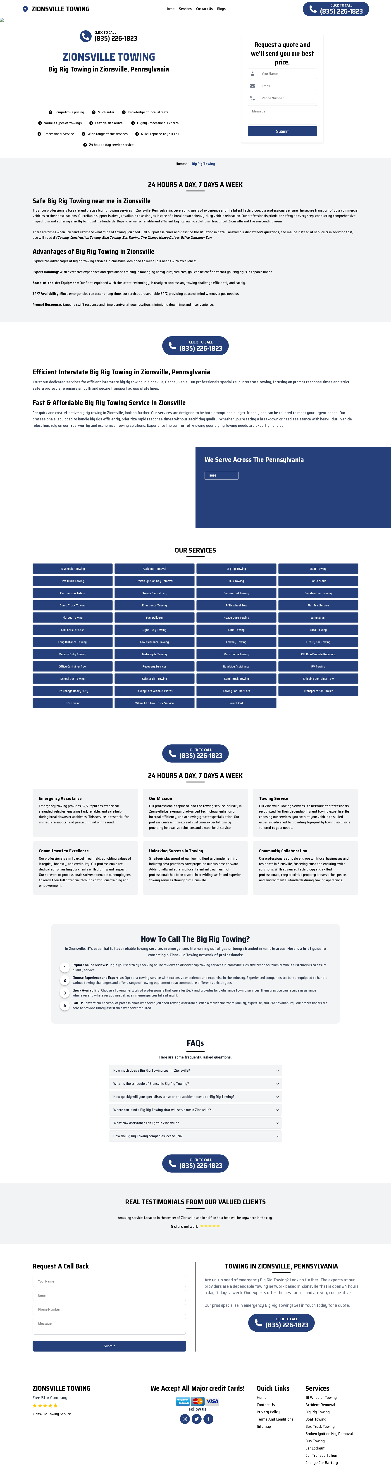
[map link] (27, 9)
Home (180, 164)
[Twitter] (197, 1419)
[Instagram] (185, 1419)
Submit (282, 131)
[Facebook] (208, 1419)
